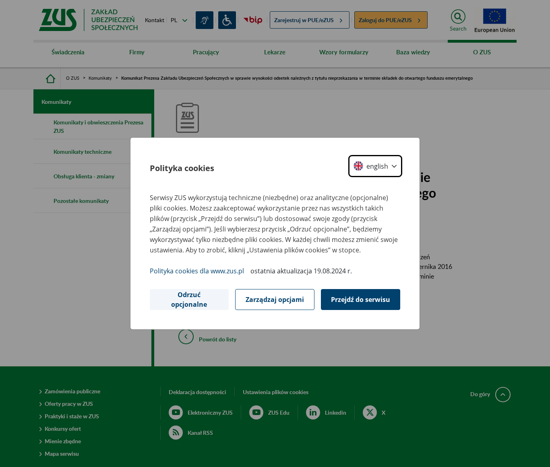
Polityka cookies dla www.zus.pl (197, 271)
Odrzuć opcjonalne (189, 299)
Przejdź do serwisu (360, 299)
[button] (375, 166)
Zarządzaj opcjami (275, 299)
